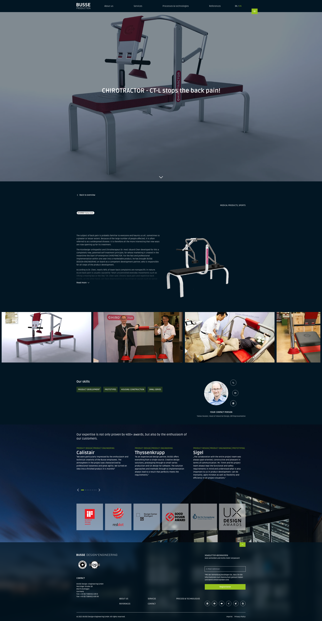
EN (240, 6)
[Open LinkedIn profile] (233, 403)
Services (138, 6)
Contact (152, 603)
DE (236, 6)
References (215, 6)
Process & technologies (188, 598)
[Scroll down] (161, 177)
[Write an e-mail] (235, 393)
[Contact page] (255, 11)
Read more (81, 282)
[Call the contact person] (233, 383)
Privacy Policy (240, 617)
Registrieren (225, 587)
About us (108, 6)
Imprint (229, 617)
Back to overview (87, 195)
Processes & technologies (176, 6)
